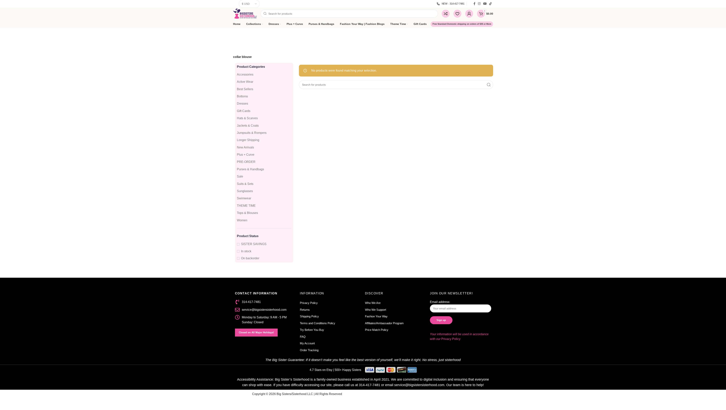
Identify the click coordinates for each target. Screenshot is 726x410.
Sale (240, 176)
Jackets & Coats (248, 125)
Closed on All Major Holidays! (256, 332)
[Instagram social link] (479, 4)
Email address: (440, 302)
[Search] (488, 84)
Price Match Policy (376, 329)
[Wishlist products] (457, 13)
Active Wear (245, 81)
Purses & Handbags (250, 169)
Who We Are (373, 302)
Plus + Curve (245, 154)
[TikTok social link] (490, 4)
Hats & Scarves (247, 118)
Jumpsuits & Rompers (251, 132)
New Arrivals (245, 147)
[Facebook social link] (474, 4)
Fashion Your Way (376, 316)
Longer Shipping (248, 140)
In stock (246, 251)
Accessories (245, 74)
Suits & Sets (245, 183)
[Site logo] (245, 13)
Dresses (242, 103)
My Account (307, 343)
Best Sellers (245, 89)
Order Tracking (309, 350)
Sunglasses (245, 191)
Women (242, 220)
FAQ (303, 336)
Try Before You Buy (312, 329)
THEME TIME (246, 205)
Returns (305, 309)
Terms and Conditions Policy (317, 323)
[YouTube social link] (485, 4)
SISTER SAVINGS (253, 244)
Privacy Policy (309, 302)
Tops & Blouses (247, 212)
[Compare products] (446, 13)
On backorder (250, 258)
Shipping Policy (309, 316)
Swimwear (244, 198)
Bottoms (242, 96)
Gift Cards (243, 111)
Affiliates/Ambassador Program (384, 323)
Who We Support (375, 309)
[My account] (469, 13)
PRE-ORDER (246, 161)
